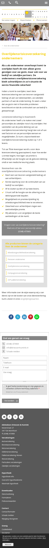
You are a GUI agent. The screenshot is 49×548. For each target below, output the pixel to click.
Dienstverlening (8, 494)
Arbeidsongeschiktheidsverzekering (21, 252)
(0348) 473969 (24, 231)
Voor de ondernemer (11, 46)
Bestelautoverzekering (10, 445)
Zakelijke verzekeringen (11, 466)
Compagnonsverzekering (17, 273)
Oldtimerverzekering (10, 452)
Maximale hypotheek (10, 483)
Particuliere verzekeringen (12, 462)
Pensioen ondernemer (16, 259)
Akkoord (8, 544)
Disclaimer (6, 533)
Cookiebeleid (7, 529)
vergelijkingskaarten (29, 299)
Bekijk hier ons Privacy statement (17, 392)
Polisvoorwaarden (9, 501)
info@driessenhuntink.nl (17, 347)
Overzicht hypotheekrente (12, 480)
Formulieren (6, 497)
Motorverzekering (9, 448)
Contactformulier (8, 512)
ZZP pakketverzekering (17, 280)
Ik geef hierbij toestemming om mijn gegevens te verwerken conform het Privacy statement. (25, 387)
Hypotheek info (8, 476)
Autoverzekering (8, 441)
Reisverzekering (8, 459)
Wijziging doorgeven (10, 519)
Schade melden (13, 351)
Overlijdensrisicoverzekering (18, 266)
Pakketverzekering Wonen (12, 455)
